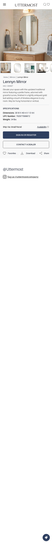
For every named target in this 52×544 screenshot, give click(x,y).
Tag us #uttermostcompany (23, 177)
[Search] (45, 4)
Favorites (12, 153)
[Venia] (26, 4)
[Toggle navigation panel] (4, 4)
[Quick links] (46, 537)
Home (5, 77)
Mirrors (12, 77)
